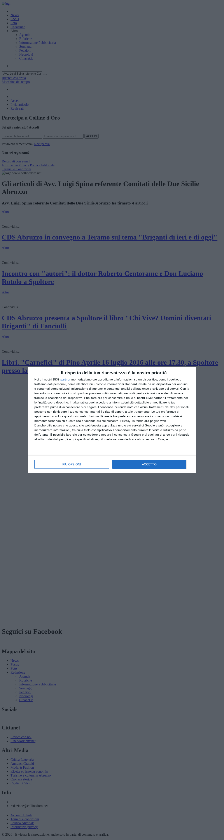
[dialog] (112, 420)
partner (65, 379)
